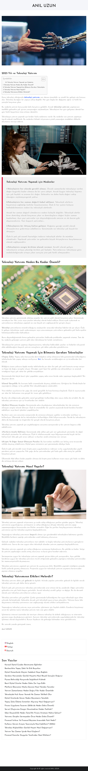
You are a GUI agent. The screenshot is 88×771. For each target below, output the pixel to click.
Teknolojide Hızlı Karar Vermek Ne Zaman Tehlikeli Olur (28, 694)
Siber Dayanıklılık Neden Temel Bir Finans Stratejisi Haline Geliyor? (33, 713)
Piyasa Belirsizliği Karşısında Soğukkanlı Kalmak (25, 679)
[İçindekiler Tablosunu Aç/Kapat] (42, 79)
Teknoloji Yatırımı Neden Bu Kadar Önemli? (18, 85)
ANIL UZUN (55, 768)
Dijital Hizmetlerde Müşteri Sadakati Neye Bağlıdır (26, 672)
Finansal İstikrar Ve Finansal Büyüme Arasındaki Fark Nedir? (30, 720)
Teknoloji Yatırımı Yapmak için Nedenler (20, 82)
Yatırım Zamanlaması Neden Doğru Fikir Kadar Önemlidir (29, 691)
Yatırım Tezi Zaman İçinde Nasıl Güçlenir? (22, 731)
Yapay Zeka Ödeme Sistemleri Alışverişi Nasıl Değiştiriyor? (30, 702)
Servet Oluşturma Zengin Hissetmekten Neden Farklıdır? (28, 709)
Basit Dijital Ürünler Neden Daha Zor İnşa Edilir (25, 683)
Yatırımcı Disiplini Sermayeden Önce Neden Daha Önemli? (29, 717)
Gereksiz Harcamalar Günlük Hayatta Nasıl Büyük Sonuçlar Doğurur (34, 676)
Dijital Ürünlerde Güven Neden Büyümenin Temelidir (27, 698)
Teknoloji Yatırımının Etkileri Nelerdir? (17, 92)
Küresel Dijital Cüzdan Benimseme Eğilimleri (23, 665)
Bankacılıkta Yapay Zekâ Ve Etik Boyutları (22, 668)
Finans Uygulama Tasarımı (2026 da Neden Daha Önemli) (29, 706)
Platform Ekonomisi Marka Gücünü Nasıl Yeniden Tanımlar (29, 687)
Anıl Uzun (44, 6)
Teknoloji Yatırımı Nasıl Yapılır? (14, 89)
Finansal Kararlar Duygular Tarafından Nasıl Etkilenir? (28, 735)
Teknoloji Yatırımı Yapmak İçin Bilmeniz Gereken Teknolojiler (24, 87)
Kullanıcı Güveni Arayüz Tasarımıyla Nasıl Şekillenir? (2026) (30, 724)
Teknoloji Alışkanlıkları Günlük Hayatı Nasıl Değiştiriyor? (28, 728)
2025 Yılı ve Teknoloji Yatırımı (19, 73)
